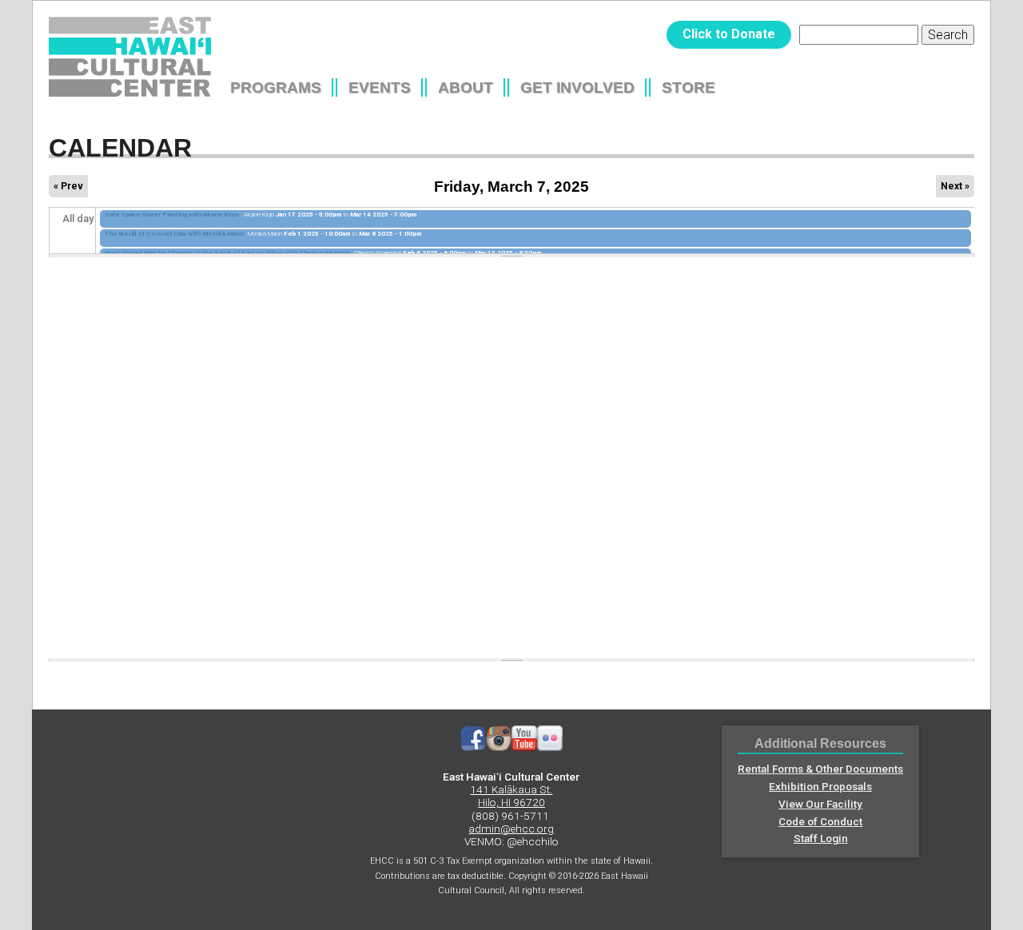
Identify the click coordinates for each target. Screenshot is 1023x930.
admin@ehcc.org (511, 828)
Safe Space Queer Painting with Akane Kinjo (172, 214)
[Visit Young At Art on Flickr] (550, 747)
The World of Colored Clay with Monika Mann (174, 233)
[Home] (130, 57)
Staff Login (821, 838)
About (465, 87)
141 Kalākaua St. (511, 789)
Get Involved (577, 87)
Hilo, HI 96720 (511, 802)
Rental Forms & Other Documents (820, 768)
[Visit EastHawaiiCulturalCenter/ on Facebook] (473, 747)
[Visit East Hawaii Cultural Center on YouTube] (524, 747)
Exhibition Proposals (820, 786)
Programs (275, 87)
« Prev (68, 186)
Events (379, 87)
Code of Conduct (820, 821)
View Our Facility (820, 803)
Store (688, 87)
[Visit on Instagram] (499, 747)
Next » (955, 186)
